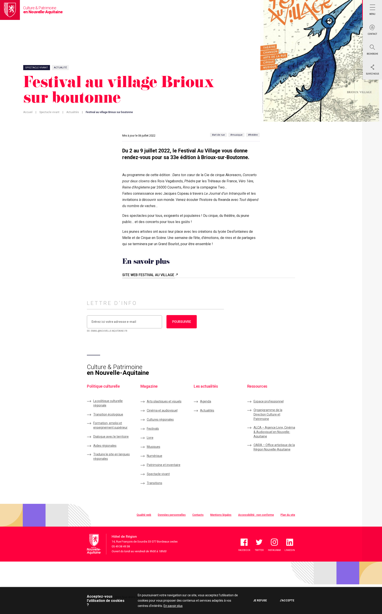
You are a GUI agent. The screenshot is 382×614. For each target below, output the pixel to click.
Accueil (27, 112)
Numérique (154, 456)
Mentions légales (220, 514)
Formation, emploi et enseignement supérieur (110, 425)
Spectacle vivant (49, 112)
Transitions (154, 483)
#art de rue (218, 134)
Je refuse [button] (260, 600)
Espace (269, 401)
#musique (236, 134)
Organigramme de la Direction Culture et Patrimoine (268, 414)
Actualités (72, 112)
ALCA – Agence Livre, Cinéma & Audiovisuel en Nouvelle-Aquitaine (274, 432)
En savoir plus (173, 606)
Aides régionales (105, 445)
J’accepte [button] (287, 600)
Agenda (205, 401)
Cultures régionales (160, 419)
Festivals (153, 428)
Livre (150, 437)
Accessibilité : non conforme (256, 514)
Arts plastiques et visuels (164, 401)
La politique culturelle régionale (108, 403)
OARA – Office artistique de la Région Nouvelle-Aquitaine (274, 447)
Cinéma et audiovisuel (162, 410)
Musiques (153, 446)
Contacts (198, 514)
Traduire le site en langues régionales (111, 456)
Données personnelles (172, 514)
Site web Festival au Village (148, 275)
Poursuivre (181, 321)
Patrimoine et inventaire (163, 465)
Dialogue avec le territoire (111, 436)
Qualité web (144, 514)
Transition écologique (108, 414)
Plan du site (288, 514)
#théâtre (253, 134)
